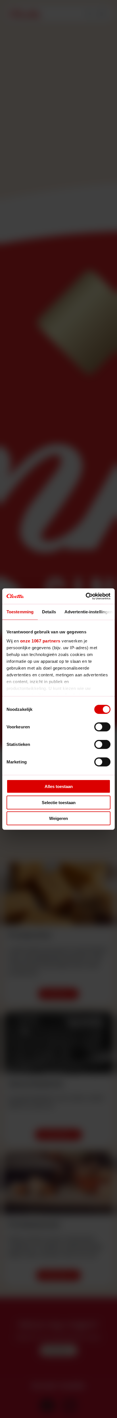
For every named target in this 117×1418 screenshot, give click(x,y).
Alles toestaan (59, 786)
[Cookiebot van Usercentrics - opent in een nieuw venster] (85, 596)
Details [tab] (49, 611)
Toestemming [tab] (20, 611)
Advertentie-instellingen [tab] (88, 611)
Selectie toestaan (59, 802)
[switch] (102, 726)
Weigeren (58, 818)
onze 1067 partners (40, 640)
